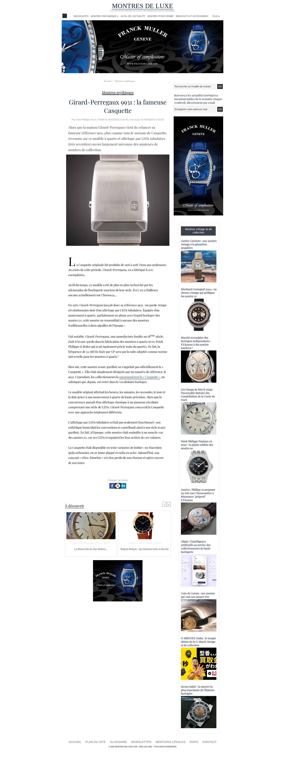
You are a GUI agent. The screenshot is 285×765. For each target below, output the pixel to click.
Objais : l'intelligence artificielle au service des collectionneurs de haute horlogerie (195, 547)
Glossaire (119, 742)
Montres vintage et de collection (198, 231)
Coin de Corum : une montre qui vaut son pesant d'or (198, 594)
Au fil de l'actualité (133, 16)
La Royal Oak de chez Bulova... (91, 549)
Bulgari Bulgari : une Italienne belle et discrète (145, 549)
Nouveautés (81, 16)
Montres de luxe (142, 5)
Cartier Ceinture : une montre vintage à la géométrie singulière (199, 244)
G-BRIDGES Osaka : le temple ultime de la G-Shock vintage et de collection (198, 641)
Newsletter (141, 742)
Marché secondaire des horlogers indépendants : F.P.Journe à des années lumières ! (196, 343)
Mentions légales (171, 742)
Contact (209, 742)
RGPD (194, 742)
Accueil (107, 81)
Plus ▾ (216, 16)
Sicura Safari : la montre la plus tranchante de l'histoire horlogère (197, 690)
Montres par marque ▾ (104, 16)
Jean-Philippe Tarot (86, 119)
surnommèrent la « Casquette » (139, 377)
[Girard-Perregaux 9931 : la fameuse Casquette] (117, 155)
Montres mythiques (125, 81)
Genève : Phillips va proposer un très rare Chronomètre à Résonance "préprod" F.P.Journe (198, 495)
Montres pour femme (160, 16)
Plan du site (96, 742)
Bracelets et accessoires (192, 16)
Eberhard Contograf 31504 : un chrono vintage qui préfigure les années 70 (199, 292)
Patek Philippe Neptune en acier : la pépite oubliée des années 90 (197, 444)
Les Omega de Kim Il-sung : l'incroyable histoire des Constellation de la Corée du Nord (198, 394)
